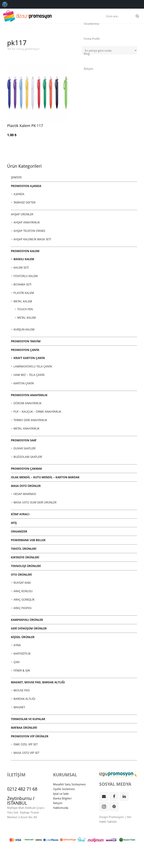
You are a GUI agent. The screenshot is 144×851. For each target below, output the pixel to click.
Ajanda (19, 194)
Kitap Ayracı (20, 514)
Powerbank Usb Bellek (28, 540)
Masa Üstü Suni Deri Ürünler (35, 502)
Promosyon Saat (24, 440)
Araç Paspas (23, 608)
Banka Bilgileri (62, 798)
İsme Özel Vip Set (26, 744)
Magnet (19, 707)
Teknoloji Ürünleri (26, 566)
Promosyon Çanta (25, 350)
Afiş (14, 523)
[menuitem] (5, 4)
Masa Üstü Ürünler (26, 486)
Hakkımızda (60, 808)
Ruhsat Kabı (22, 582)
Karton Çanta (24, 383)
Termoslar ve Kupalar (28, 719)
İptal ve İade (61, 793)
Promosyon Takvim (25, 341)
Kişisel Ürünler (22, 637)
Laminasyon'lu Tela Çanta (33, 366)
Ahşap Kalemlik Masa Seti (32, 239)
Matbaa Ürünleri (24, 727)
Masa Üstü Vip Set (26, 753)
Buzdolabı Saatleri (28, 457)
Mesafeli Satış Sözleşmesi (69, 784)
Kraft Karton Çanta (29, 358)
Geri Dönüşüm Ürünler (29, 628)
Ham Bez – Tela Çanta (29, 375)
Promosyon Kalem (25, 251)
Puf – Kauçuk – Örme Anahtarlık (37, 411)
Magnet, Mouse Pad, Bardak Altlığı (38, 682)
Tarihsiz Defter (24, 202)
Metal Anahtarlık (26, 428)
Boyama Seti (22, 284)
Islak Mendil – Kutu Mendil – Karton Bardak (45, 477)
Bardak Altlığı (24, 699)
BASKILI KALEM (24, 259)
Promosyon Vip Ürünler (29, 736)
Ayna (17, 645)
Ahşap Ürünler (22, 214)
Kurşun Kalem (24, 329)
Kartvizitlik (22, 653)
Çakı (17, 662)
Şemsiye (16, 177)
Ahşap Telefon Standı (29, 231)
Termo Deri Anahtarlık (30, 420)
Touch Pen (25, 309)
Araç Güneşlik (24, 599)
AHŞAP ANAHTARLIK (27, 222)
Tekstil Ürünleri (23, 549)
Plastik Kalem (24, 293)
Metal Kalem (23, 301)
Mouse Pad (22, 690)
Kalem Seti (21, 267)
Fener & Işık (22, 670)
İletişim (57, 803)
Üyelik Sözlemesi (64, 789)
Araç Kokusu (23, 591)
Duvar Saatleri (24, 448)
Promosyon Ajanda (26, 186)
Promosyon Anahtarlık (29, 395)
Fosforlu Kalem (26, 276)
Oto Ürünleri (21, 574)
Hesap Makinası (25, 494)
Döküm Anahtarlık (27, 403)
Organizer (19, 531)
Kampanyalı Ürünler (27, 620)
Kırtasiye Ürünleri (25, 557)
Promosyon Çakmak (26, 468)
